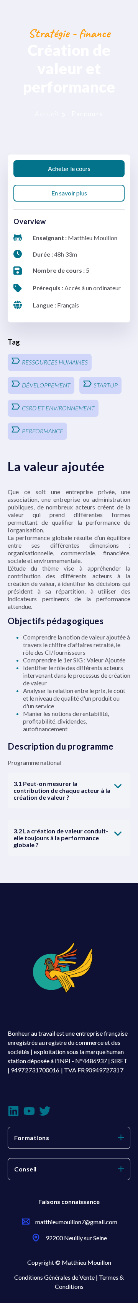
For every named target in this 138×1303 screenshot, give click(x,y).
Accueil (47, 113)
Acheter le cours (69, 168)
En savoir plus (69, 193)
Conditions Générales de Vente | (56, 1277)
